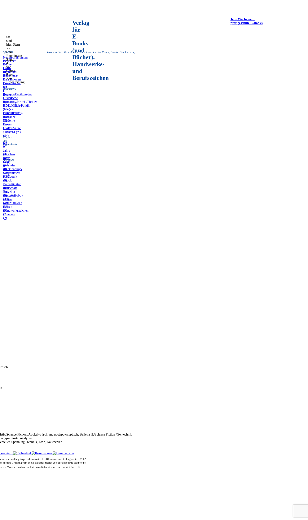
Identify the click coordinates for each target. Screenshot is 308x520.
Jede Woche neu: (242, 19)
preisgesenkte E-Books (246, 23)
